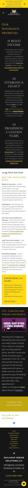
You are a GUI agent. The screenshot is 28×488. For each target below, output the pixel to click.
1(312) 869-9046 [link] (14, 475)
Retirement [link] (14, 439)
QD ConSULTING (14, 480)
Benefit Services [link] (14, 435)
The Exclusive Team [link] (14, 448)
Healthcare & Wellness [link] (14, 433)
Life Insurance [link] (14, 441)
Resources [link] (14, 445)
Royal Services (9, 152)
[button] (3, 12)
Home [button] (14, 431)
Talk (6, 109)
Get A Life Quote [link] (14, 443)
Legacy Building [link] (14, 437)
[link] (14, 13)
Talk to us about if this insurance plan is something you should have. (12, 233)
